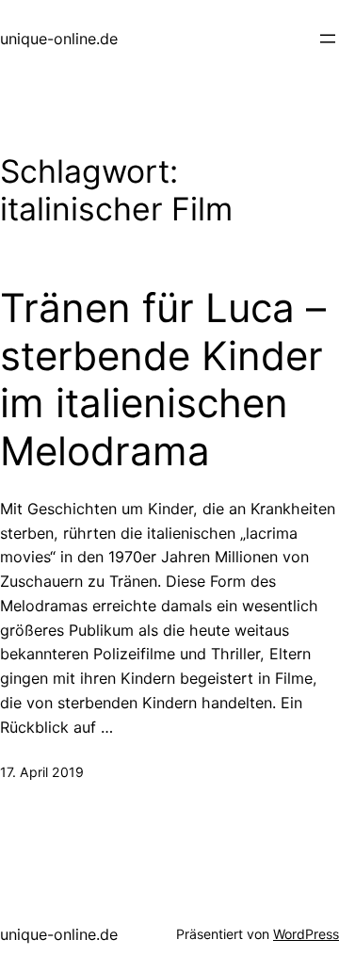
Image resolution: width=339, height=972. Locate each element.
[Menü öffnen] (327, 38)
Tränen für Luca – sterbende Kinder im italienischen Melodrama (163, 379)
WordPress (306, 934)
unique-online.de (59, 38)
